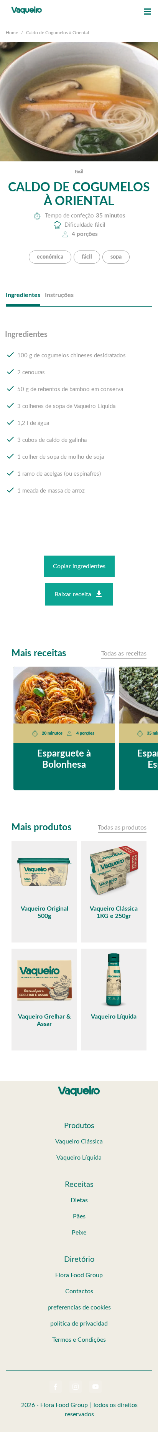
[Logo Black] (27, 8)
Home (12, 32)
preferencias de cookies (79, 1307)
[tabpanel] (79, 420)
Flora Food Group (79, 1275)
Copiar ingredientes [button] (79, 566)
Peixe (79, 1233)
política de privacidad (79, 1324)
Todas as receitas (123, 653)
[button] (147, 11)
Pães (79, 1216)
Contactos (79, 1291)
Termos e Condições (79, 1340)
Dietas (79, 1200)
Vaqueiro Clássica (79, 1141)
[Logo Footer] (79, 1087)
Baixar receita (72, 594)
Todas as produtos (122, 828)
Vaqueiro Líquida (79, 1158)
